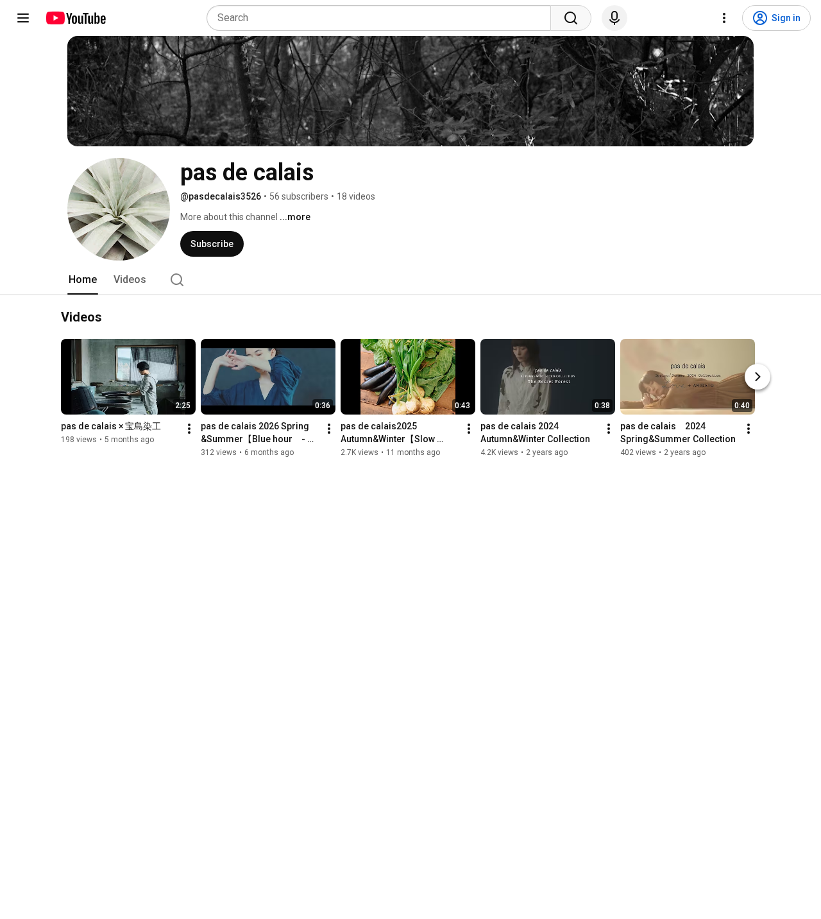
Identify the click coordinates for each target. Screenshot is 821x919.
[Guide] (23, 18)
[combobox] (382, 18)
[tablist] (410, 279)
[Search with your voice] (614, 18)
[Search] (570, 18)
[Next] (757, 377)
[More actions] (189, 429)
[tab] (82, 279)
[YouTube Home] (75, 18)
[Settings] (724, 18)
